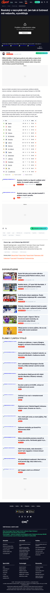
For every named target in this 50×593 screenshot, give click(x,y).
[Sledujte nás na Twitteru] (25, 517)
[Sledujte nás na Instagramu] (22, 517)
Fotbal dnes (7, 258)
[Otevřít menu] (47, 2)
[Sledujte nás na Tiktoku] (28, 517)
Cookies (24, 588)
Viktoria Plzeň (14, 255)
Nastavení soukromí (30, 588)
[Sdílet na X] (6, 228)
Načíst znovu (25, 32)
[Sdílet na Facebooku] (3, 228)
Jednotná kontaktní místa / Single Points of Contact (16, 589)
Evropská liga (21, 258)
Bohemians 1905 (39, 255)
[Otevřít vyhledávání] (44, 2)
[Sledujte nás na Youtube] (31, 517)
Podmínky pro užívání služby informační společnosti (33, 586)
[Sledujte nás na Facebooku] (19, 517)
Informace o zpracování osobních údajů (15, 588)
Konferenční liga (29, 258)
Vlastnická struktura (38, 588)
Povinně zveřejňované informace (37, 589)
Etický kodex (28, 589)
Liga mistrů (14, 258)
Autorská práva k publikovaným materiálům (15, 586)
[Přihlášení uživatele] (42, 2)
